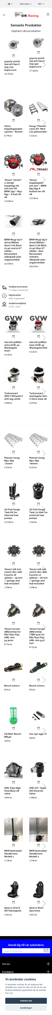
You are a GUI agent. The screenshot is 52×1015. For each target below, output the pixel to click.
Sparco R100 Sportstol (36, 909)
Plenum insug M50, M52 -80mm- (37, 461)
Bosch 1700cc (37, 685)
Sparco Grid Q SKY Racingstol (12, 909)
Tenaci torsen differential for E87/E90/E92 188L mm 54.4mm (12, 635)
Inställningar (26, 1008)
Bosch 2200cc (12, 685)
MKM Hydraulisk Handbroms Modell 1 (13, 853)
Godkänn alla (26, 1001)
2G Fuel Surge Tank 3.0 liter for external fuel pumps (38, 513)
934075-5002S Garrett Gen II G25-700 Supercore (12, 65)
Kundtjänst (8, 971)
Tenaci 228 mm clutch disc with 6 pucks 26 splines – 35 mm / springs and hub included (13, 576)
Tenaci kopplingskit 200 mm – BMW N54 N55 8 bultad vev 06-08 (37, 187)
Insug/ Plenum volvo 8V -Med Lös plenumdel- (38, 129)
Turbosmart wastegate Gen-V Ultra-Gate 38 (38, 396)
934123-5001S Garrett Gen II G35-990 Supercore (37, 62)
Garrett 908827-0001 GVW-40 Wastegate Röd (38, 345)
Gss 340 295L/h (38, 734)
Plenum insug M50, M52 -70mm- (12, 461)
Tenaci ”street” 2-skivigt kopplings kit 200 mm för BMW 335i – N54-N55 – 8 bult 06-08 (13, 188)
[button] (44, 65)
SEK (40, 4)
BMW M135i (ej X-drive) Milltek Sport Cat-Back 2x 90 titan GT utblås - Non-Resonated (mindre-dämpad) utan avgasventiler (38, 251)
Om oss (6, 963)
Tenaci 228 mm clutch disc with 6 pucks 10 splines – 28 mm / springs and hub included (38, 576)
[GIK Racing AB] (26, 15)
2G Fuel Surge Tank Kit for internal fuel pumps (12, 513)
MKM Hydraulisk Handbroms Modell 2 (38, 853)
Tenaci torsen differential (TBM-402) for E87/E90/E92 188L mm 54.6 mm (37, 636)
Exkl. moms (25, 4)
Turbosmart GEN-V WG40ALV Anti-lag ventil (13, 396)
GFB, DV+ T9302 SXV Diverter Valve (37, 791)
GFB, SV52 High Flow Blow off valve (12, 791)
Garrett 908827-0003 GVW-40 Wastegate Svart (13, 346)
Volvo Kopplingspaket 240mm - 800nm (13, 129)
